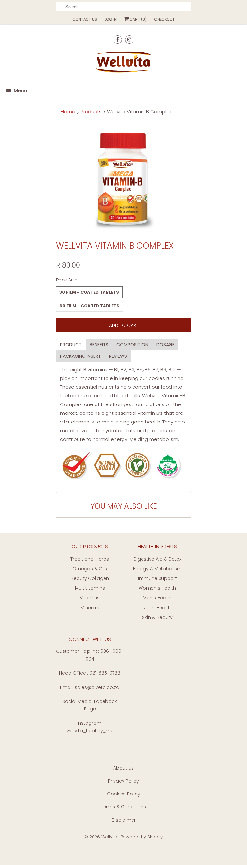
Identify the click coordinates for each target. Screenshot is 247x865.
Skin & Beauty (157, 617)
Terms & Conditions (123, 806)
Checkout (164, 19)
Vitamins (90, 597)
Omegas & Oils (89, 569)
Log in (111, 19)
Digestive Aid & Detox (157, 559)
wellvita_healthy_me (90, 730)
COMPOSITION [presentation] (132, 344)
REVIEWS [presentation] (118, 356)
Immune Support (157, 578)
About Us (123, 768)
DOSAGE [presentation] (165, 344)
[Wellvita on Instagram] (129, 39)
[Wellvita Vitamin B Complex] (123, 179)
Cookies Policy (123, 794)
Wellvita (110, 837)
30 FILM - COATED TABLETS (89, 292)
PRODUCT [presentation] (71, 344)
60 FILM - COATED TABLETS (89, 306)
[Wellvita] (123, 63)
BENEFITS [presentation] (99, 344)
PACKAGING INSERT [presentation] (80, 356)
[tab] (71, 344)
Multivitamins (90, 588)
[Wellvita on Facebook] (118, 39)
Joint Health (157, 607)
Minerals (89, 607)
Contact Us (85, 19)
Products (91, 111)
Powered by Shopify (142, 837)
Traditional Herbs (89, 559)
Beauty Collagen (90, 578)
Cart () (138, 19)
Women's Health (157, 588)
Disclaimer (124, 820)
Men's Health (157, 597)
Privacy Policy (123, 781)
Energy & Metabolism (157, 569)
